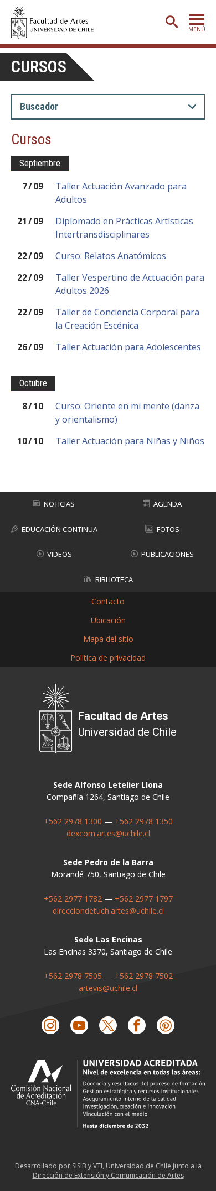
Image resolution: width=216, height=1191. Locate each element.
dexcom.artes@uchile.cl (108, 833)
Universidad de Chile (138, 1166)
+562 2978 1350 (144, 821)
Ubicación (108, 620)
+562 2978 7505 (73, 976)
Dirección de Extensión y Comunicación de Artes (108, 1175)
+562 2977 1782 (73, 898)
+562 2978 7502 (144, 976)
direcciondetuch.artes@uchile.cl (108, 910)
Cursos (38, 66)
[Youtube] (79, 1025)
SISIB (79, 1166)
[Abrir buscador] (171, 22)
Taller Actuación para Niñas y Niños (129, 441)
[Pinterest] (165, 1025)
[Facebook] (137, 1025)
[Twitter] (108, 1025)
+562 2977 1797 (144, 898)
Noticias (59, 504)
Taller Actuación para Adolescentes (128, 347)
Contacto (108, 601)
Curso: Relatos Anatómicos (110, 256)
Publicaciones (167, 554)
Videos (59, 554)
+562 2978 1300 (73, 821)
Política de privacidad (108, 657)
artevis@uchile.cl (108, 988)
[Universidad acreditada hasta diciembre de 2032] (108, 1094)
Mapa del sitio (108, 639)
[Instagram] (50, 1025)
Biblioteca (114, 579)
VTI (97, 1166)
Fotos (168, 529)
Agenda (167, 504)
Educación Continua (59, 529)
